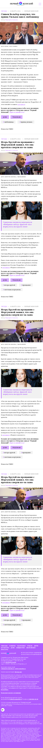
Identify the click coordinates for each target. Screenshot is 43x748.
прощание (26, 285)
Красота (4, 649)
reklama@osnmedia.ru (7, 668)
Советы (12, 646)
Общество (20, 648)
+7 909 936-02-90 (33, 699)
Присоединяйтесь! (17, 112)
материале (21, 104)
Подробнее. (4, 689)
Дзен (5, 117)
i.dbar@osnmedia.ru (16, 699)
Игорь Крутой (9, 285)
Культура (5, 648)
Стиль (29, 646)
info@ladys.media (11, 662)
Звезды (4, 11)
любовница (9, 122)
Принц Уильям (26, 122)
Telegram (16, 117)
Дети (36, 646)
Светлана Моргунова (12, 290)
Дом (12, 648)
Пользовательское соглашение (11, 693)
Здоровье (21, 646)
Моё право (31, 648)
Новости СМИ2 (7, 129)
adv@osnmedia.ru (20, 668)
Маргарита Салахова (11, 20)
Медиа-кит (18, 672)
